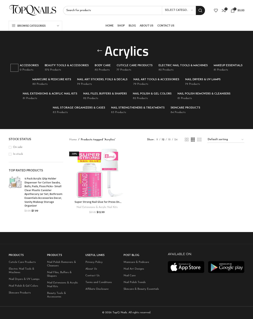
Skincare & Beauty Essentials (141, 289)
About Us (91, 268)
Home (73, 139)
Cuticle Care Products (22, 262)
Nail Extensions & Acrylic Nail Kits (97, 207)
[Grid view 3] (193, 140)
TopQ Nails (119, 312)
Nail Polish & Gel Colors (23, 285)
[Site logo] (33, 10)
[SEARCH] (200, 10)
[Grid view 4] (199, 140)
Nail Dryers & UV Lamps (24, 279)
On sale (17, 147)
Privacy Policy (94, 262)
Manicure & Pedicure (136, 262)
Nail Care (130, 275)
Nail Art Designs (134, 268)
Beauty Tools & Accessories (56, 295)
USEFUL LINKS (95, 255)
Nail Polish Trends (135, 282)
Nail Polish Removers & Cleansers (61, 264)
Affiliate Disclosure (97, 289)
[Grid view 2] (187, 140)
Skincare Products (20, 292)
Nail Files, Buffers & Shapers (59, 274)
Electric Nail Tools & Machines (21, 270)
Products (16, 255)
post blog (131, 255)
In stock (18, 154)
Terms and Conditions (98, 282)
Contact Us (92, 275)
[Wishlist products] (216, 10)
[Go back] (100, 51)
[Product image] (97, 173)
